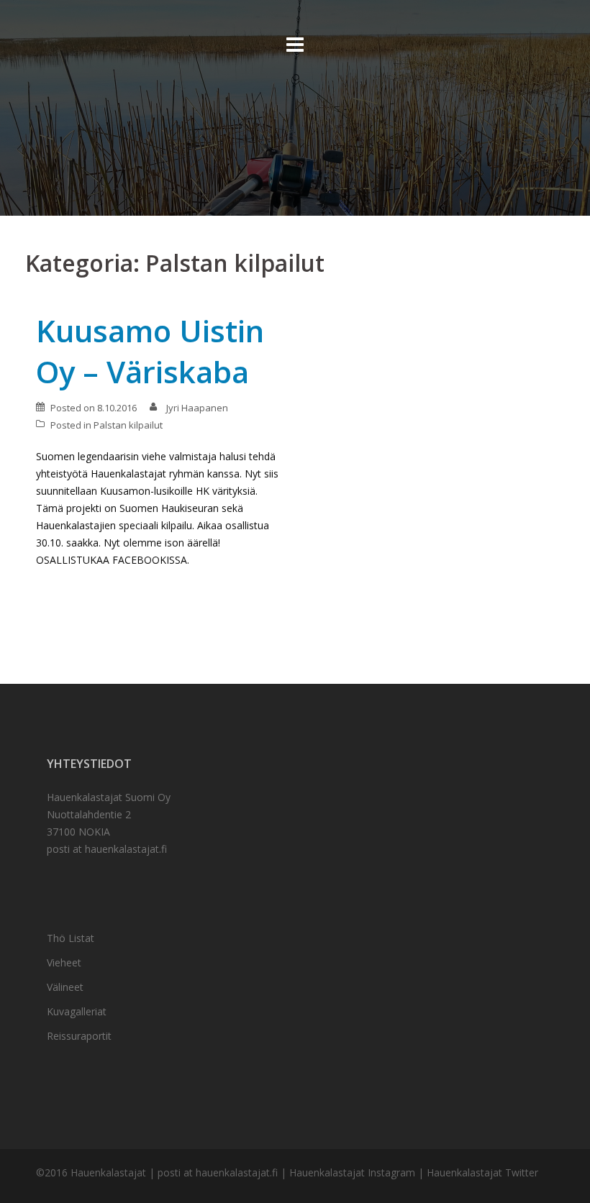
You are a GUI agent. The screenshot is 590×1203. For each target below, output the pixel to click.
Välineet (65, 987)
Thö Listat (70, 938)
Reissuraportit (79, 1036)
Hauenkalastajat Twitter (482, 1172)
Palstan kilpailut (128, 424)
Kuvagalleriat (76, 1011)
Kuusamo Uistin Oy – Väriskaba (150, 351)
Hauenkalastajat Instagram (352, 1172)
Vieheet (64, 962)
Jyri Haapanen (197, 407)
